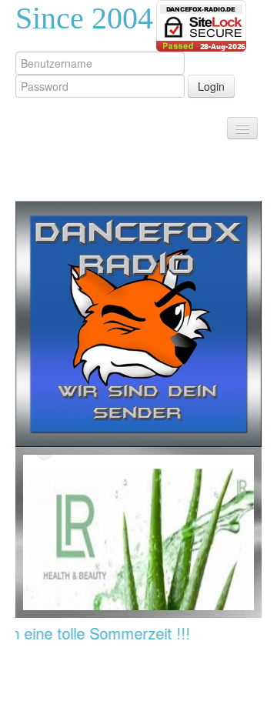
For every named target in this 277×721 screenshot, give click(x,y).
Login (211, 86)
